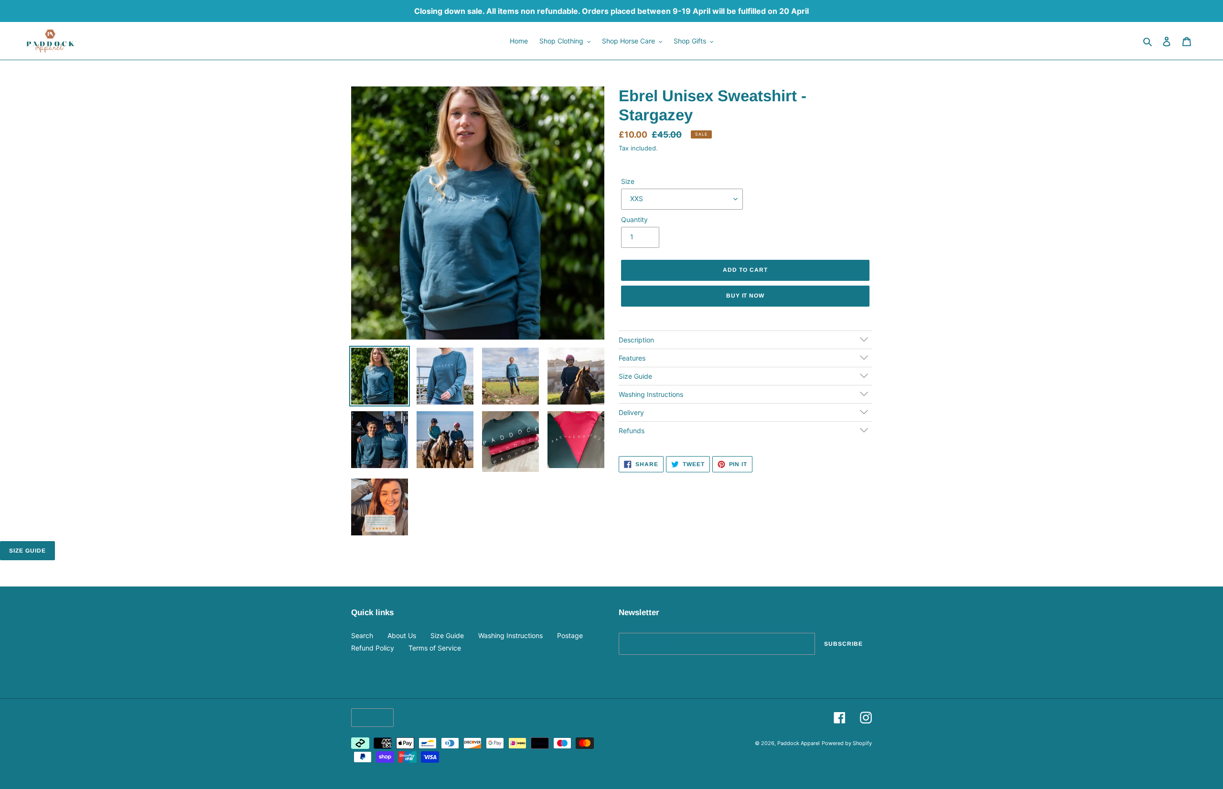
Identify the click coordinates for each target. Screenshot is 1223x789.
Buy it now (745, 295)
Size (627, 181)
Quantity (634, 219)
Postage (570, 635)
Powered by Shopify (847, 743)
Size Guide (27, 550)
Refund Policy (372, 648)
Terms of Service (434, 648)
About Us (401, 635)
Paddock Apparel (798, 743)
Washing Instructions (510, 635)
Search (362, 635)
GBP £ (370, 717)
